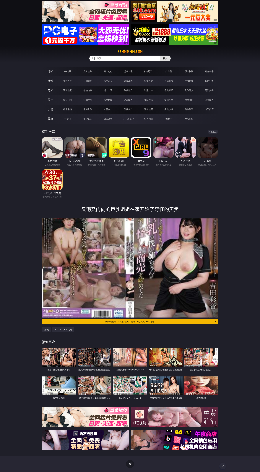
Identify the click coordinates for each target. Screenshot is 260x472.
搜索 (165, 58)
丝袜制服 (168, 80)
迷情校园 (148, 109)
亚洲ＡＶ (67, 80)
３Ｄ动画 (128, 80)
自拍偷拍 (87, 80)
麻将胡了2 (148, 71)
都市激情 (67, 109)
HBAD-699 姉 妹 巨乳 (63, 329)
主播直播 (189, 80)
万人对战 (108, 71)
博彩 (50, 71)
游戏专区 (128, 71)
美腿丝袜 (148, 99)
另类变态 (209, 90)
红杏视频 (148, 118)
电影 (50, 90)
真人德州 (87, 71)
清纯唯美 (168, 99)
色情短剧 (189, 118)
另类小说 (168, 109)
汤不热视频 (128, 118)
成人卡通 (108, 90)
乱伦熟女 (189, 90)
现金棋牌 (189, 71)
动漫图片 (128, 99)
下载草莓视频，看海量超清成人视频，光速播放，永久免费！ (130, 321)
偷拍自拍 (87, 90)
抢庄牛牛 (209, 71)
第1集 (46, 329)
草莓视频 (108, 118)
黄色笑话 (189, 109)
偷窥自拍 (67, 99)
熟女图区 (189, 99)
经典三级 (168, 90)
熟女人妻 (148, 80)
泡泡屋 (168, 118)
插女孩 (67, 118)
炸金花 (168, 71)
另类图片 (209, 99)
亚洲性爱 (67, 90)
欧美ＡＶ (108, 80)
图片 (50, 100)
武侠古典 (128, 109)
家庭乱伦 (87, 109)
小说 (50, 109)
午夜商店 (87, 118)
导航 (50, 119)
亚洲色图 (87, 99)
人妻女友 (108, 109)
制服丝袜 (148, 90)
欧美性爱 (128, 90)
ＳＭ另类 (209, 80)
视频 (50, 81)
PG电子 (67, 71)
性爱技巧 (209, 109)
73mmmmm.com (130, 51)
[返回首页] (222, 466)
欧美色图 (108, 99)
